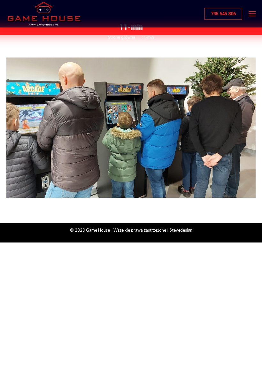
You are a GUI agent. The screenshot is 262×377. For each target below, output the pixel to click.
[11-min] (131, 128)
